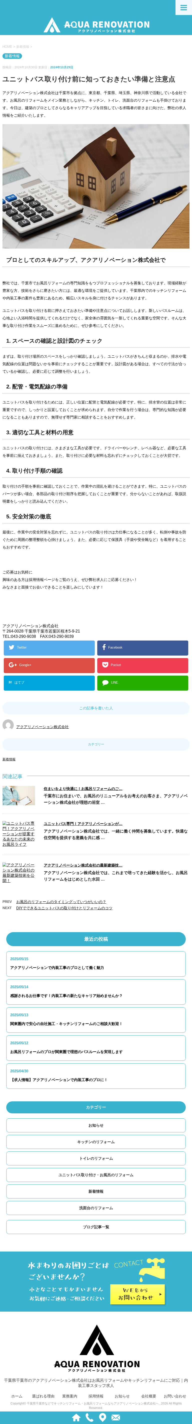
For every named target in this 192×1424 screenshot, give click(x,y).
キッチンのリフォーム (96, 1142)
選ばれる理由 (43, 1396)
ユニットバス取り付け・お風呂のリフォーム (96, 1175)
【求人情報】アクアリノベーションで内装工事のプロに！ (59, 1080)
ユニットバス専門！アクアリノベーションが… (83, 824)
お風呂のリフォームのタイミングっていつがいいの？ (61, 902)
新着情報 (9, 759)
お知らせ (96, 1125)
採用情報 (96, 1396)
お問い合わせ (175, 1396)
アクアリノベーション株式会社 (42, 727)
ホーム (16, 1396)
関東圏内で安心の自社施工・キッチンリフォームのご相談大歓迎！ (66, 1024)
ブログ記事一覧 (96, 1227)
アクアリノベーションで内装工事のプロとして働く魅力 (57, 967)
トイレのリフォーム (96, 1158)
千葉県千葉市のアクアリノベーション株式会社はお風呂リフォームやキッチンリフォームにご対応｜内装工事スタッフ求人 (96, 1383)
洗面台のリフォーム (96, 1208)
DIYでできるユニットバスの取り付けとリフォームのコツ (64, 908)
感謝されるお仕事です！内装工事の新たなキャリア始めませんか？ (66, 995)
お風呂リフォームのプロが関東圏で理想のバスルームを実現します (66, 1052)
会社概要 (148, 1396)
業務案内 (69, 1396)
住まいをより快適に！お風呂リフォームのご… (83, 788)
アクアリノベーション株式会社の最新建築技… (83, 865)
